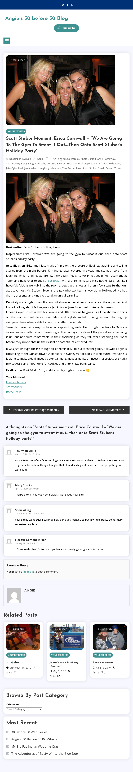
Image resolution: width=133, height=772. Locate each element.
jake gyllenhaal (14, 168)
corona (51, 163)
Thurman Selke (25, 451)
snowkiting (23, 510)
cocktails (40, 163)
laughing (43, 168)
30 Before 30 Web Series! (29, 732)
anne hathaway (106, 158)
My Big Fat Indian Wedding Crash (35, 746)
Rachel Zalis (13, 392)
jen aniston (30, 168)
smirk (101, 168)
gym (104, 163)
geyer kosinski (92, 163)
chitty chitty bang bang (20, 163)
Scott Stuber (14, 387)
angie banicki (88, 158)
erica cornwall (75, 163)
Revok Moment (103, 662)
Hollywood (114, 163)
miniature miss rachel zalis (65, 168)
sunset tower (114, 168)
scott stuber (89, 168)
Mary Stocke (23, 485)
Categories (12, 704)
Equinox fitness (16, 382)
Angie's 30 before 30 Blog (36, 18)
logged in (28, 571)
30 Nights (12, 662)
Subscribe (69, 28)
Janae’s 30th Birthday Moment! (64, 664)
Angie (40, 159)
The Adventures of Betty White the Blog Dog (44, 753)
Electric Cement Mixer (30, 540)
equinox (60, 163)
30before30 (72, 158)
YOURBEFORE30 (16, 131)
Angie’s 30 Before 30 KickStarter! (35, 739)
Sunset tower (52, 281)
